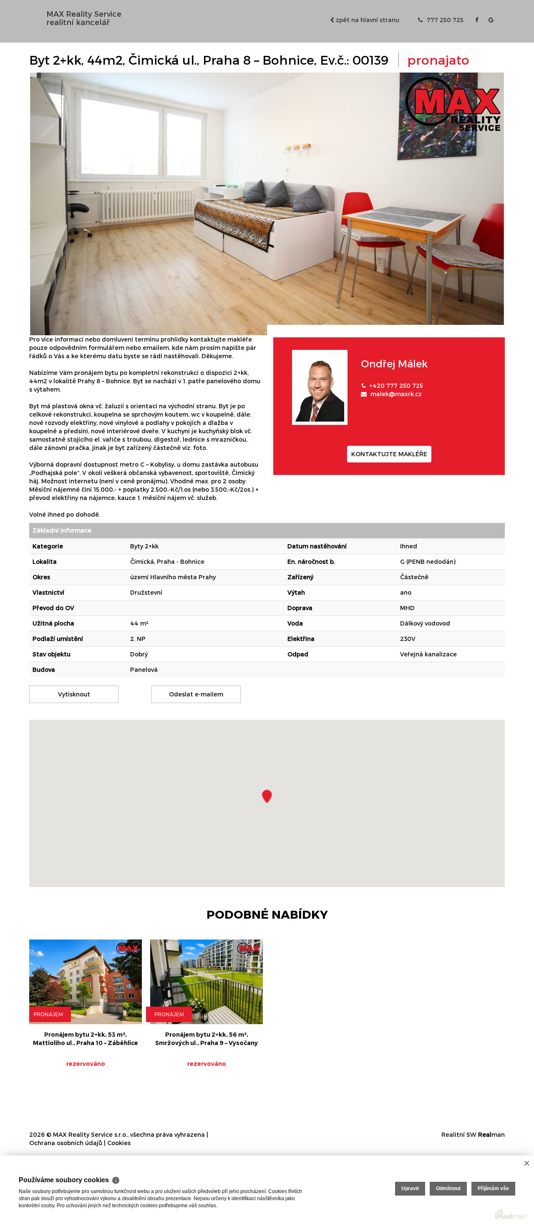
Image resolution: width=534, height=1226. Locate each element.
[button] (267, 796)
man (491, 1134)
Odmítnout (448, 1188)
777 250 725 (444, 19)
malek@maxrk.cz (396, 393)
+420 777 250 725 (396, 385)
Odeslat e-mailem (196, 694)
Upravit (410, 1188)
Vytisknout (74, 694)
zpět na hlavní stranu (366, 19)
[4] (267, 203)
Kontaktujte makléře (389, 453)
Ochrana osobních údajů (65, 1142)
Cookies (119, 1142)
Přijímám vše (493, 1188)
